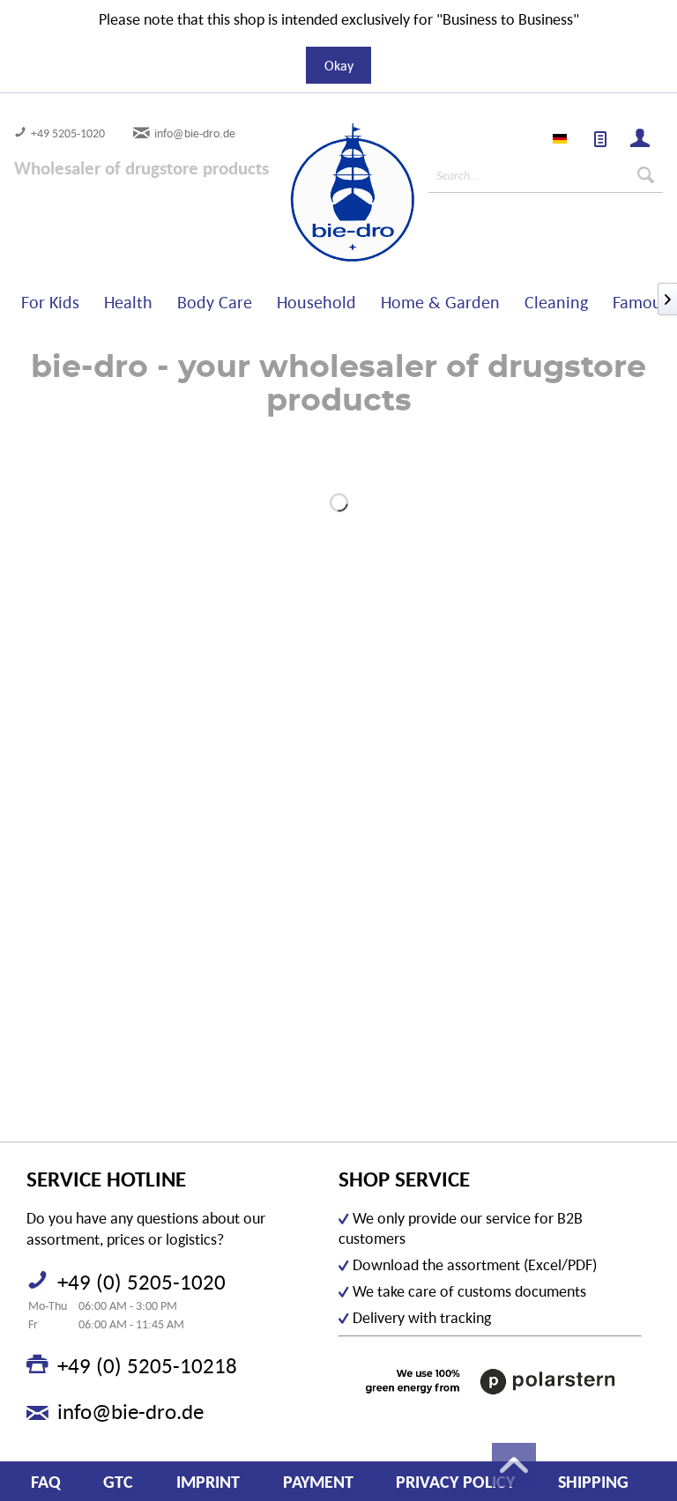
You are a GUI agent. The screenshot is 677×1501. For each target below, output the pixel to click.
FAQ (46, 1481)
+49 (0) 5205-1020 (141, 1282)
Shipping (593, 1481)
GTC (118, 1481)
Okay (338, 65)
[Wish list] (601, 140)
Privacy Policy (455, 1481)
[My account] (640, 140)
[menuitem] (601, 140)
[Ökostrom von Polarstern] (490, 1381)
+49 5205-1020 (68, 133)
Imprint (208, 1481)
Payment (318, 1481)
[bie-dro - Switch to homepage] (302, 192)
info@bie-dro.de (194, 133)
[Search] (646, 175)
